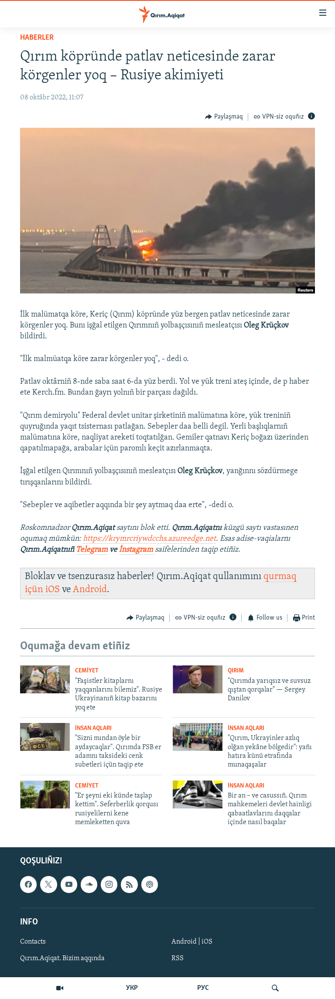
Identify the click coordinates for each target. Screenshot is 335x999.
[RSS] (129, 884)
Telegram (92, 550)
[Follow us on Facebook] (28, 884)
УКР (132, 988)
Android (90, 589)
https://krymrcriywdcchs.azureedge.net (149, 539)
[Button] (224, 117)
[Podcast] (149, 884)
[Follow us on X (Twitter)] (48, 884)
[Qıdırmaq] (275, 988)
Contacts (33, 941)
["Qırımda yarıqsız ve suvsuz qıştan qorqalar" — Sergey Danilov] (197, 679)
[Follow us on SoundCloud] (89, 884)
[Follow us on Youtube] (69, 884)
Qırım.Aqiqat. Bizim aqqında (62, 958)
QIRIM (236, 671)
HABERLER (37, 38)
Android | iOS (191, 941)
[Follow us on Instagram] (109, 884)
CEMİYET (87, 671)
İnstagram (137, 550)
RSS (177, 958)
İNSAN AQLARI (93, 728)
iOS (52, 589)
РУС (203, 988)
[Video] (60, 988)
